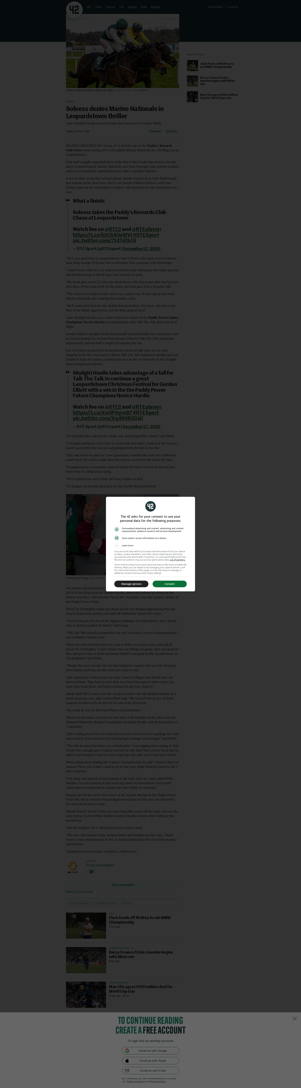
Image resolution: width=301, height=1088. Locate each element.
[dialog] (150, 544)
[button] (150, 545)
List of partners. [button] (177, 559)
